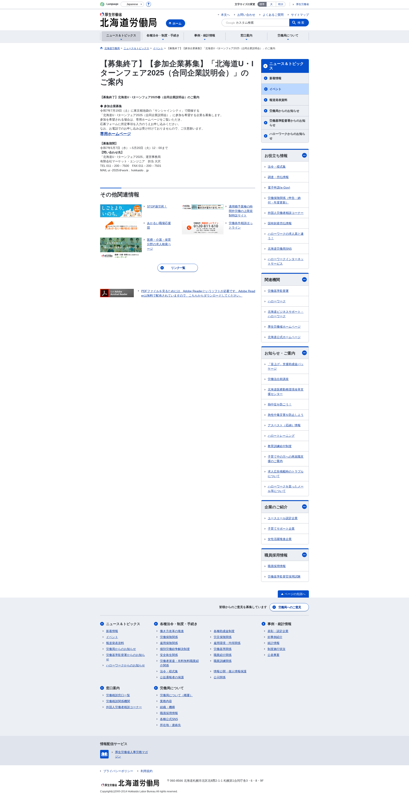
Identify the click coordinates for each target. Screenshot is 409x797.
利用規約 (147, 771)
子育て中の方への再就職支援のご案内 (286, 459)
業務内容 (166, 701)
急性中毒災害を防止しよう (286, 415)
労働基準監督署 (278, 291)
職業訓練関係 (223, 661)
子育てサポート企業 (281, 528)
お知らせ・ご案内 (280, 353)
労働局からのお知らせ (284, 110)
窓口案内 (113, 688)
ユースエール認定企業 (283, 518)
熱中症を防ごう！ (280, 404)
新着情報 (275, 78)
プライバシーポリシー (118, 771)
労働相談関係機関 (118, 701)
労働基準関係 (223, 649)
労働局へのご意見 (289, 607)
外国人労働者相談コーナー (286, 213)
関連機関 (272, 280)
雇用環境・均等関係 (227, 643)
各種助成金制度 (224, 631)
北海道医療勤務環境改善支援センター (286, 392)
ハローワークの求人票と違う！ (286, 236)
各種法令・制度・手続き (178, 624)
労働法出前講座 (278, 379)
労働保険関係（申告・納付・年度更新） (284, 200)
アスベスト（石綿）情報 (284, 425)
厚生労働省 (302, 4)
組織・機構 (167, 707)
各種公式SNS (169, 719)
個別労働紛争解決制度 (175, 649)
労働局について (172, 688)
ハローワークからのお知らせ (287, 136)
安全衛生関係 (169, 655)
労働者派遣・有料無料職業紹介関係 (179, 663)
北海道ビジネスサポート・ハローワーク (286, 314)
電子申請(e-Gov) (279, 187)
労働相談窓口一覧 (118, 695)
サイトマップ (300, 14)
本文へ (225, 14)
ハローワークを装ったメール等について (286, 489)
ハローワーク (277, 301)
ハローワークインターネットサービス (286, 261)
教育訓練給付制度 (280, 446)
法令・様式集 (277, 166)
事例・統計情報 (279, 624)
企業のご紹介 (276, 507)
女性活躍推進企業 (280, 539)
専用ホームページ (115, 133)
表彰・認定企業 (278, 631)
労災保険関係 (223, 637)
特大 (280, 4)
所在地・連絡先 (170, 725)
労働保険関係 (169, 637)
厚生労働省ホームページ (284, 326)
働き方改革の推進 (172, 631)
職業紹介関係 (223, 655)
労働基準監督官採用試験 (284, 576)
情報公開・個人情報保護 (230, 671)
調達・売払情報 (278, 177)
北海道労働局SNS (280, 248)
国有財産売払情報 (280, 223)
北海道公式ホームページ (284, 337)
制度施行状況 (276, 649)
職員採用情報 (276, 555)
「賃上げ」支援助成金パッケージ (286, 366)
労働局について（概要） (176, 695)
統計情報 (273, 643)
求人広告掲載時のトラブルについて (286, 474)
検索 (301, 22)
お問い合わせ (246, 14)
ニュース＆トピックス (286, 66)
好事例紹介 (275, 637)
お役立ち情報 (276, 156)
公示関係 (220, 677)
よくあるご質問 (273, 14)
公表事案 (273, 655)
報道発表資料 (278, 100)
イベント (275, 89)
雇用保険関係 (169, 643)
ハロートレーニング (281, 435)
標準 (262, 4)
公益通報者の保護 (172, 677)
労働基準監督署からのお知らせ (287, 123)
